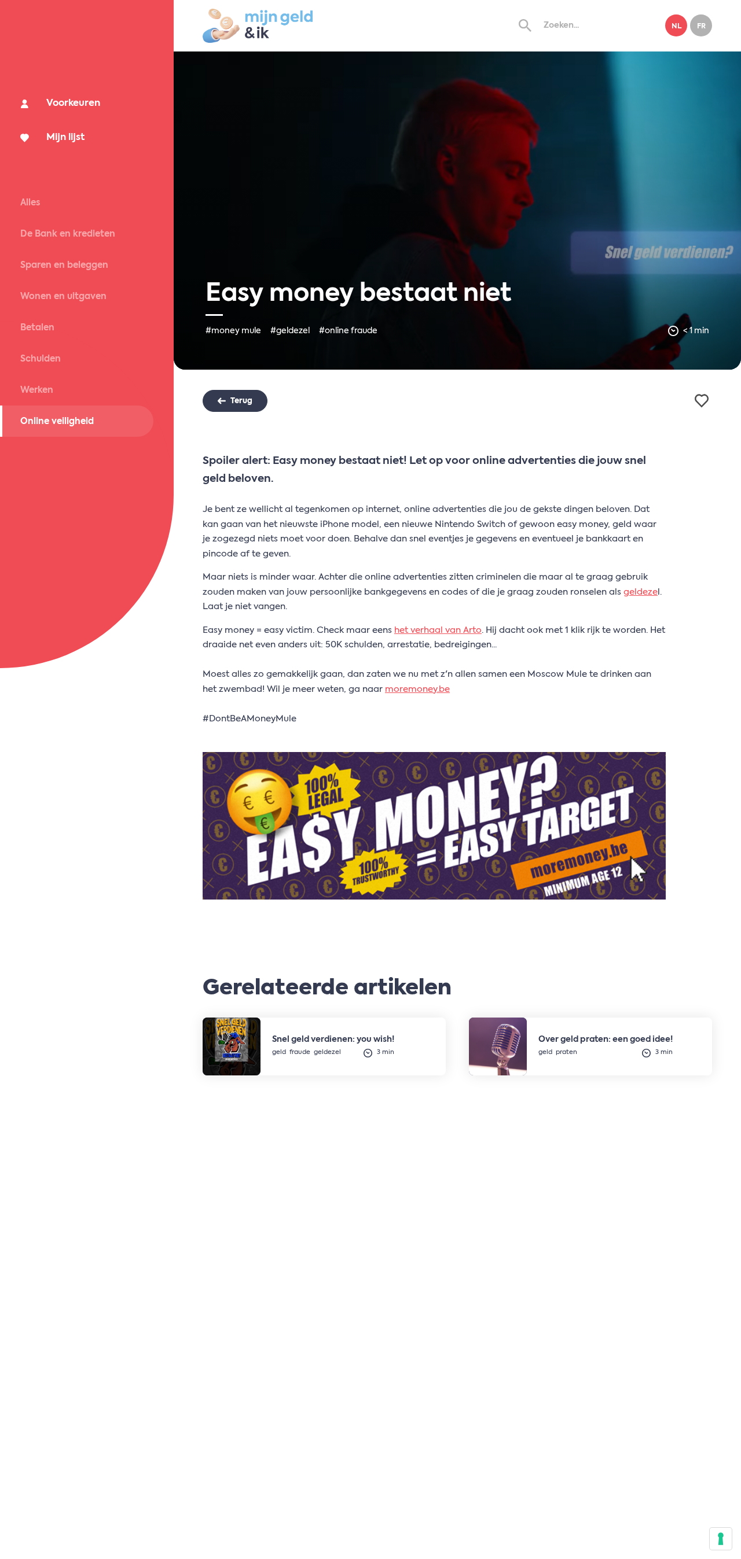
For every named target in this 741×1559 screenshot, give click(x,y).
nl (676, 26)
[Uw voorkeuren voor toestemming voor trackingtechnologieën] (721, 1539)
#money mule (233, 331)
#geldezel (290, 331)
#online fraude (348, 331)
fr (701, 26)
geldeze (640, 592)
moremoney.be (417, 689)
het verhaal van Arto (438, 630)
